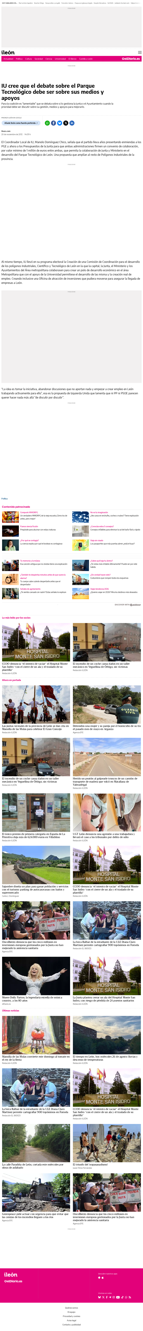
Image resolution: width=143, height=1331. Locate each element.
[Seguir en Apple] (103, 1277)
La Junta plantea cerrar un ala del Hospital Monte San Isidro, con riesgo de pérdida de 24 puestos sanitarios (104, 999)
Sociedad (39, 58)
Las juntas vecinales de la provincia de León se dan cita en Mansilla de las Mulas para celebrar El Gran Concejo (35, 727)
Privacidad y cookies (71, 1316)
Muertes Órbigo (39, 3)
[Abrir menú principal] (140, 52)
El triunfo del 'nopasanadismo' (90, 1164)
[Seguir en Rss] (130, 1297)
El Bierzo (72, 58)
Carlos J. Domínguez (10, 896)
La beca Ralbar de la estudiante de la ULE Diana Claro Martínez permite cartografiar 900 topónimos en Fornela (106, 943)
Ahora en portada (11, 680)
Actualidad (8, 58)
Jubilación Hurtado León (122, 3)
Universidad (60, 58)
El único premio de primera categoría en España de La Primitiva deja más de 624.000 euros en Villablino (33, 835)
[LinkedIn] (71, 123)
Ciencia (49, 58)
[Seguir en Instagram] (114, 1297)
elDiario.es (6, 1004)
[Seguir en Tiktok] (122, 1297)
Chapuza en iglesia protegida (83, 3)
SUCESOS (110, 3)
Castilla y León (86, 58)
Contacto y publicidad (71, 1324)
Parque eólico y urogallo (52, 3)
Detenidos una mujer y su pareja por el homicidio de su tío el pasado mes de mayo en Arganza (107, 727)
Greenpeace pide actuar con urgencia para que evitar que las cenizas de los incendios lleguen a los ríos (35, 1215)
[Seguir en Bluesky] (99, 1297)
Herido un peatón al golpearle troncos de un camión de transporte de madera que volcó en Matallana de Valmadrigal (105, 781)
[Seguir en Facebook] (107, 1297)
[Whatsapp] (47, 123)
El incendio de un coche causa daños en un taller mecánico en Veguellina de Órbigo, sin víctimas (101, 665)
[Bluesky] (59, 123)
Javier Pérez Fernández (82, 1168)
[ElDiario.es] (131, 58)
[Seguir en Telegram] (110, 1297)
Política (19, 58)
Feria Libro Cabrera (67, 3)
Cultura (28, 58)
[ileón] (19, 1275)
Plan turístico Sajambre (26, 3)
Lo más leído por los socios (16, 617)
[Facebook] (53, 123)
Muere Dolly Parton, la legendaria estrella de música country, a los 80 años (32, 999)
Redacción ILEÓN (9, 673)
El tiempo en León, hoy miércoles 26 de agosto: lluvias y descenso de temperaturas (105, 1058)
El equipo (71, 1312)
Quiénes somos (71, 1308)
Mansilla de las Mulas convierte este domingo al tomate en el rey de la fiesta (36, 1058)
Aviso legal (71, 1320)
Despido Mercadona (100, 3)
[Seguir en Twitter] (103, 1297)
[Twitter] (65, 123)
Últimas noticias (10, 1010)
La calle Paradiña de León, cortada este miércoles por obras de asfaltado (32, 1166)
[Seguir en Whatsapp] (126, 1297)
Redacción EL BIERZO (82, 948)
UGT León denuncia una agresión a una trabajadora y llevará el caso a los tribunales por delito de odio (104, 835)
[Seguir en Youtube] (118, 1297)
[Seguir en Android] (99, 1277)
